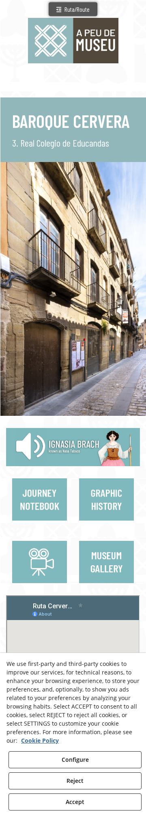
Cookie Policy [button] (40, 740)
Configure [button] (75, 759)
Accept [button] (75, 802)
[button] (73, 9)
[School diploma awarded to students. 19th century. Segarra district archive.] (107, 525)
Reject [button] (75, 781)
